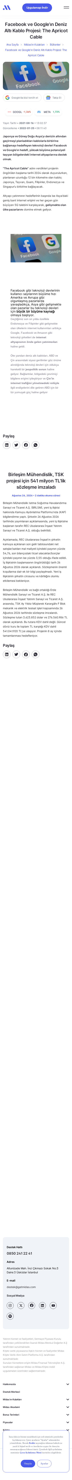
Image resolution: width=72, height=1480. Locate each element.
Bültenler (55, 44)
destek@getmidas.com (21, 1287)
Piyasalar (8, 1422)
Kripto (6, 1430)
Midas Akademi (11, 1407)
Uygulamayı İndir (37, 7)
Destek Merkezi (11, 1391)
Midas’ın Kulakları (34, 44)
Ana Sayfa (12, 44)
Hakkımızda (9, 1384)
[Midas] (7, 7)
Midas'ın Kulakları (12, 1399)
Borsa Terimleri (11, 1414)
